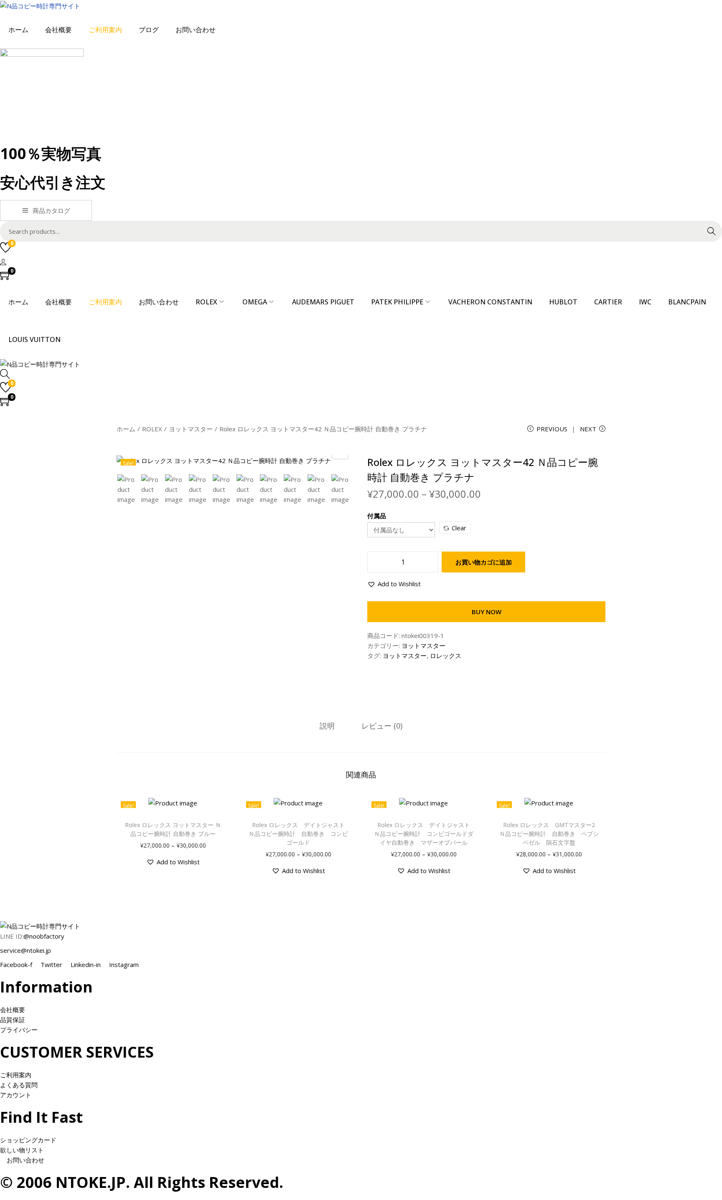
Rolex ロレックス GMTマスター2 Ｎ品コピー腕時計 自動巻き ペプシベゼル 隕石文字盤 (550, 833)
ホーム (126, 429)
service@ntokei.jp (25, 950)
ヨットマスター (191, 429)
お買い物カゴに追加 (483, 562)
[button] (394, 584)
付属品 (376, 515)
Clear (459, 528)
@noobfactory (43, 936)
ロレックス (445, 655)
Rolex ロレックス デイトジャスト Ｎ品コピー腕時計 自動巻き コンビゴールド (300, 833)
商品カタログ (51, 210)
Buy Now (486, 612)
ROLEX (152, 429)
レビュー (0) (381, 726)
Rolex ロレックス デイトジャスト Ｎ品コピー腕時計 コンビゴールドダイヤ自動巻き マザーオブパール (425, 833)
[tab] (327, 726)
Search (711, 231)
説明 (327, 726)
